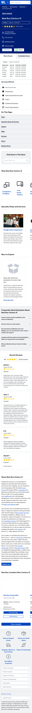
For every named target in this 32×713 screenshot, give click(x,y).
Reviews (4, 136)
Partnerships (6, 683)
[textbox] (13, 238)
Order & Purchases (8, 668)
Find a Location (16, 624)
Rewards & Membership (9, 679)
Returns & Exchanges (24, 650)
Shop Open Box (8, 300)
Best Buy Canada (6, 694)
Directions (7, 49)
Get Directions (13, 616)
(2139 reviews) (19, 26)
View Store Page (13, 612)
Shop (3, 117)
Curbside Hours (24, 56)
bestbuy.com (6, 564)
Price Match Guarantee (8, 662)
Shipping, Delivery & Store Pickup (8, 651)
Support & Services (8, 675)
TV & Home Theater (20, 192)
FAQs (3, 131)
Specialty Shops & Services (10, 122)
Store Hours (8, 56)
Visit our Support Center (8, 639)
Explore (3, 126)
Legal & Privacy (7, 698)
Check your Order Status (23, 639)
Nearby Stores (5, 146)
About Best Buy (7, 687)
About (3, 141)
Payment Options (7, 671)
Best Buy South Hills (10, 595)
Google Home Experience (12, 230)
